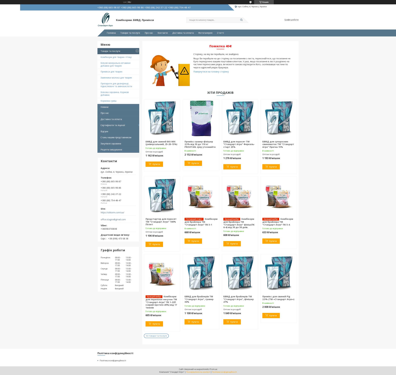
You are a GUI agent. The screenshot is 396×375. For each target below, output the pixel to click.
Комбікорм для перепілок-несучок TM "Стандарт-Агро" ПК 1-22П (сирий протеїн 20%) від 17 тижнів (161, 302)
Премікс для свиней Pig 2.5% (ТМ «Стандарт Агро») (278, 298)
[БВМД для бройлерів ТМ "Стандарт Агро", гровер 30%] (201, 273)
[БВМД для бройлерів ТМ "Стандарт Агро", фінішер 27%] (240, 273)
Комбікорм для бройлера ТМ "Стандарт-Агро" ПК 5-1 (201, 221)
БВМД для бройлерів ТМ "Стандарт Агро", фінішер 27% (238, 299)
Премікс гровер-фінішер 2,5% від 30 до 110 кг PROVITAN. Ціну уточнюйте (200, 144)
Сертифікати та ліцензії (113, 125)
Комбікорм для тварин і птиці (116, 57)
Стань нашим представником (116, 137)
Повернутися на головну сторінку (211, 71)
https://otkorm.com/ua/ (112, 212)
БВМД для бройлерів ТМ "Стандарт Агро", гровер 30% (199, 299)
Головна (111, 33)
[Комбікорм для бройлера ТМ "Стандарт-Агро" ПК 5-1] (201, 196)
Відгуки (104, 131)
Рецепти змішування (111, 149)
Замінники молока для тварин (116, 77)
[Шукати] (241, 20)
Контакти (163, 33)
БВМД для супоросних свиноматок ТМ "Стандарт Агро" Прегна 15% (278, 144)
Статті (220, 33)
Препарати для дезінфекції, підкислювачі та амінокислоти (116, 85)
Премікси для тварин (111, 71)
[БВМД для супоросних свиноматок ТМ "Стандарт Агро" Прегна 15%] (279, 118)
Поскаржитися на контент (198, 372)
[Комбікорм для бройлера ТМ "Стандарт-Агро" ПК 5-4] (279, 196)
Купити (156, 164)
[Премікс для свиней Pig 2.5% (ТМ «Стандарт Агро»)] (279, 273)
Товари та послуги (130, 33)
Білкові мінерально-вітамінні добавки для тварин (115, 64)
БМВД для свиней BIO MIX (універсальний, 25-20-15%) (161, 143)
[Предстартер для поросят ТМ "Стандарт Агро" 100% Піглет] (162, 196)
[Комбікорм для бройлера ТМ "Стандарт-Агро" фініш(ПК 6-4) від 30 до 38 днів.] (240, 196)
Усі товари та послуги (156, 335)
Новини (104, 106)
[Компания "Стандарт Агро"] (105, 19)
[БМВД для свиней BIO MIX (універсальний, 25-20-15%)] (162, 118)
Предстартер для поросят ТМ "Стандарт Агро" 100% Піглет (161, 221)
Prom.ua (213, 369)
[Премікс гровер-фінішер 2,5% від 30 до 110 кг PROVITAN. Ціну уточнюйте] (201, 118)
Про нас (149, 33)
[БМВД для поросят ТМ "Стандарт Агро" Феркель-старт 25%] (240, 118)
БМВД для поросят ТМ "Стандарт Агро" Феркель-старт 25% (239, 144)
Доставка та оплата (183, 33)
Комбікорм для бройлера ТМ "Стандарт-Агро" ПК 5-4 (277, 221)
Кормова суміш (108, 100)
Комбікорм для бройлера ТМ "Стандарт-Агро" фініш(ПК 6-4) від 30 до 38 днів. (238, 223)
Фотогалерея (205, 33)
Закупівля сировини (111, 143)
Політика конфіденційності (113, 360)
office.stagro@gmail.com (113, 219)
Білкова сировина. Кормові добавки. (115, 93)
